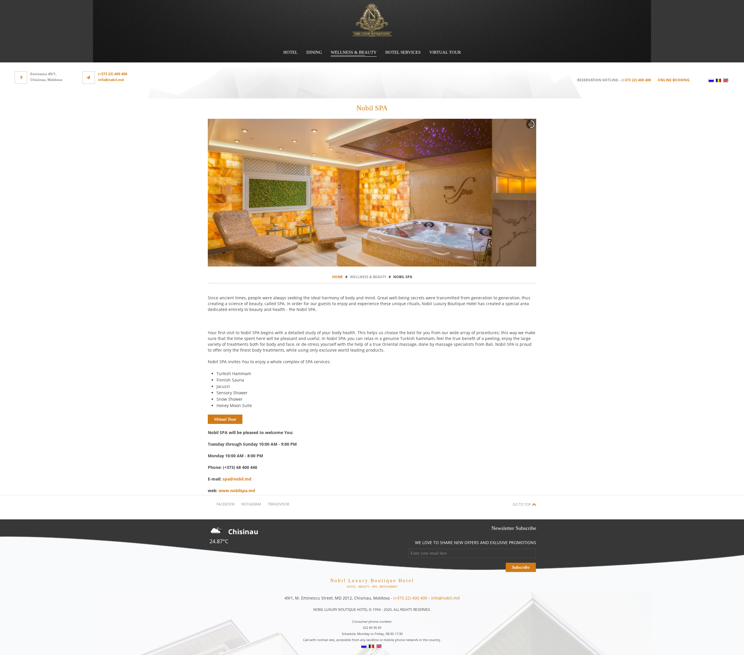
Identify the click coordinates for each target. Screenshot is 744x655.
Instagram (251, 504)
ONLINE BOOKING (674, 80)
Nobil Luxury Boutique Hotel (372, 580)
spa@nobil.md (237, 479)
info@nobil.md (111, 79)
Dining (314, 52)
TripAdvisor (278, 504)
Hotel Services (403, 52)
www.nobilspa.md (237, 490)
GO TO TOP (522, 504)
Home (337, 276)
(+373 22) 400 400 (112, 73)
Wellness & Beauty (354, 52)
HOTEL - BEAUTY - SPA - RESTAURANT (372, 586)
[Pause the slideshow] (518, 193)
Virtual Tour (445, 52)
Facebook (226, 504)
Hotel (290, 52)
